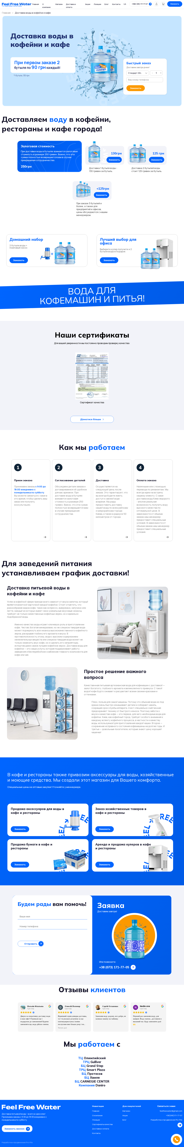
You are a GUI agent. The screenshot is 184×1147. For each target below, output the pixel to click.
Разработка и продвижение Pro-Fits (166, 1120)
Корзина (163, 4)
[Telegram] (179, 1125)
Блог (107, 4)
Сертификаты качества (102, 1124)
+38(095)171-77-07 (174, 1115)
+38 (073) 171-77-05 (114, 967)
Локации (97, 4)
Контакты (116, 4)
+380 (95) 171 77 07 (140, 4)
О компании (97, 1115)
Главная (35, 4)
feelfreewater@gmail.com (171, 1111)
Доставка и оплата (100, 1128)
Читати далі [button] (62, 1028)
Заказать (174, 4)
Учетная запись (156, 4)
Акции (87, 4)
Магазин (59, 4)
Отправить (30, 943)
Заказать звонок (14, 1128)
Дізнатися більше (90, 419)
